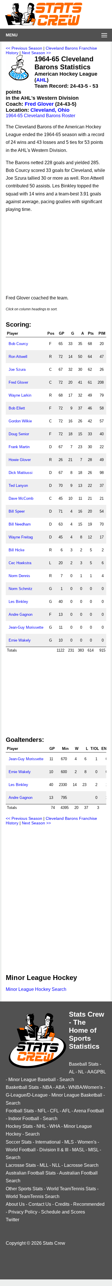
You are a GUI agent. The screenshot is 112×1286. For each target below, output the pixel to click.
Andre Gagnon (20, 614)
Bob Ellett (17, 408)
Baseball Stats (84, 1064)
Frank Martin (19, 447)
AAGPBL (96, 1071)
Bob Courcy (18, 344)
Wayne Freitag (21, 537)
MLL (44, 1165)
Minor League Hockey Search (36, 989)
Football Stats (20, 1110)
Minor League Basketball (76, 1095)
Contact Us (39, 1204)
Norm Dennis (19, 576)
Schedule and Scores (63, 1211)
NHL (41, 1126)
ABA (60, 1087)
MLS (69, 1142)
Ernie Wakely (20, 640)
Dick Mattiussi (20, 473)
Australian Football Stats (31, 1173)
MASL (78, 1149)
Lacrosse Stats (21, 1165)
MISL (93, 1149)
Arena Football (89, 1110)
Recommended (89, 1204)
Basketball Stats (22, 1087)
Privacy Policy (22, 1211)
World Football (21, 1149)
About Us (15, 1204)
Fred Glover (39, 104)
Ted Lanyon (18, 485)
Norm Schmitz (20, 589)
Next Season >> (36, 52)
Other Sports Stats (24, 1188)
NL (81, 1071)
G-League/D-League (27, 1095)
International (48, 1142)
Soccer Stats (19, 1142)
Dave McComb (21, 498)
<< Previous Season (24, 48)
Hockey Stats (19, 1126)
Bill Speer (17, 511)
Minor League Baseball (32, 1079)
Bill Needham (20, 524)
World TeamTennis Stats (71, 1188)
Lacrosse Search (81, 1165)
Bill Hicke (16, 550)
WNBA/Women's (85, 1087)
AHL (41, 80)
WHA (54, 1126)
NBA (47, 1087)
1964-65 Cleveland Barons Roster (40, 115)
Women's (87, 1142)
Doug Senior (19, 434)
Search (66, 1079)
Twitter (12, 1219)
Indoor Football (23, 1118)
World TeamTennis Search (32, 1196)
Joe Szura (17, 369)
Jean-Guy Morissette (26, 627)
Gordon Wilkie (20, 421)
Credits (62, 1204)
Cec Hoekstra (20, 563)
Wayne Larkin (20, 395)
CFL (54, 1110)
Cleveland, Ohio (49, 110)
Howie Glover (20, 460)
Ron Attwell (18, 356)
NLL (56, 1165)
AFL (66, 1110)
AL (71, 1071)
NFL (42, 1110)
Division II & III (53, 1149)
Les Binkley (18, 601)
